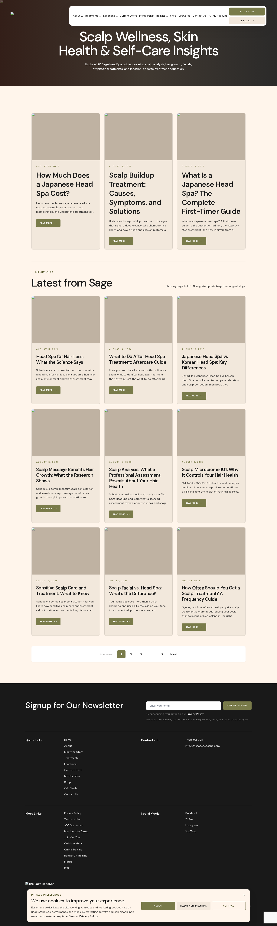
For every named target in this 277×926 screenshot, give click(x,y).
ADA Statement (74, 825)
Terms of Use (72, 819)
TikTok (189, 819)
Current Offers (128, 15)
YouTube (190, 831)
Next (174, 654)
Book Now (247, 11)
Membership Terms (76, 831)
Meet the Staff (73, 752)
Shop (173, 15)
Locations (109, 15)
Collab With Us (73, 843)
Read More (48, 223)
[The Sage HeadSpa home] (32, 15)
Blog (67, 867)
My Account (220, 15)
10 (161, 654)
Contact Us (199, 15)
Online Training (73, 849)
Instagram (191, 825)
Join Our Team (73, 837)
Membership (146, 15)
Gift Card (247, 20)
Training (160, 15)
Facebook (191, 813)
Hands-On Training (75, 855)
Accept (158, 905)
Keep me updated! (237, 705)
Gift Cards (184, 15)
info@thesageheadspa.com (202, 746)
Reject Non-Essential (193, 905)
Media (68, 861)
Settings (228, 905)
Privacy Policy (195, 714)
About (76, 15)
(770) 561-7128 (194, 739)
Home (68, 739)
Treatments (91, 15)
